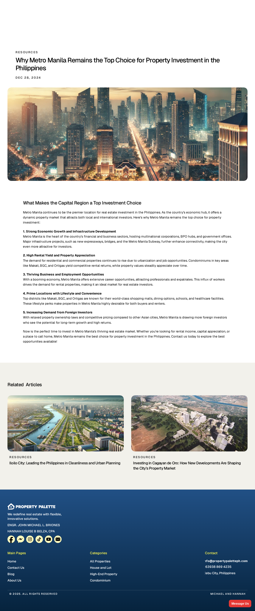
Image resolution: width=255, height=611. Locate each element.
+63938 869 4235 (217, 567)
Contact (211, 553)
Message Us (240, 603)
